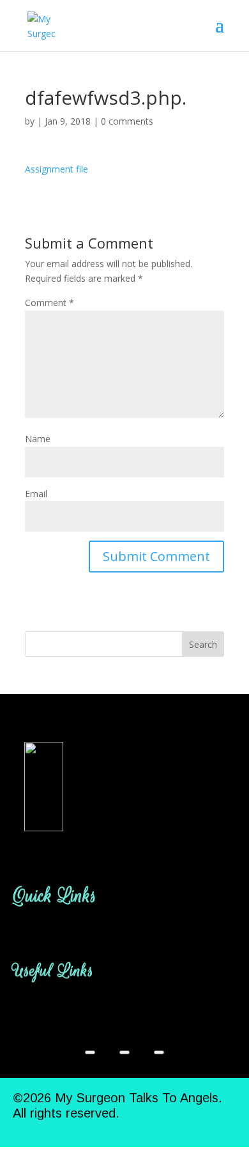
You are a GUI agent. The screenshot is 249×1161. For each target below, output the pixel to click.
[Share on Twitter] (124, 1052)
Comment (49, 302)
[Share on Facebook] (90, 1052)
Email (36, 494)
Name (37, 439)
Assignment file (56, 169)
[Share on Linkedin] (159, 1052)
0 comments (127, 121)
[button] (124, 933)
